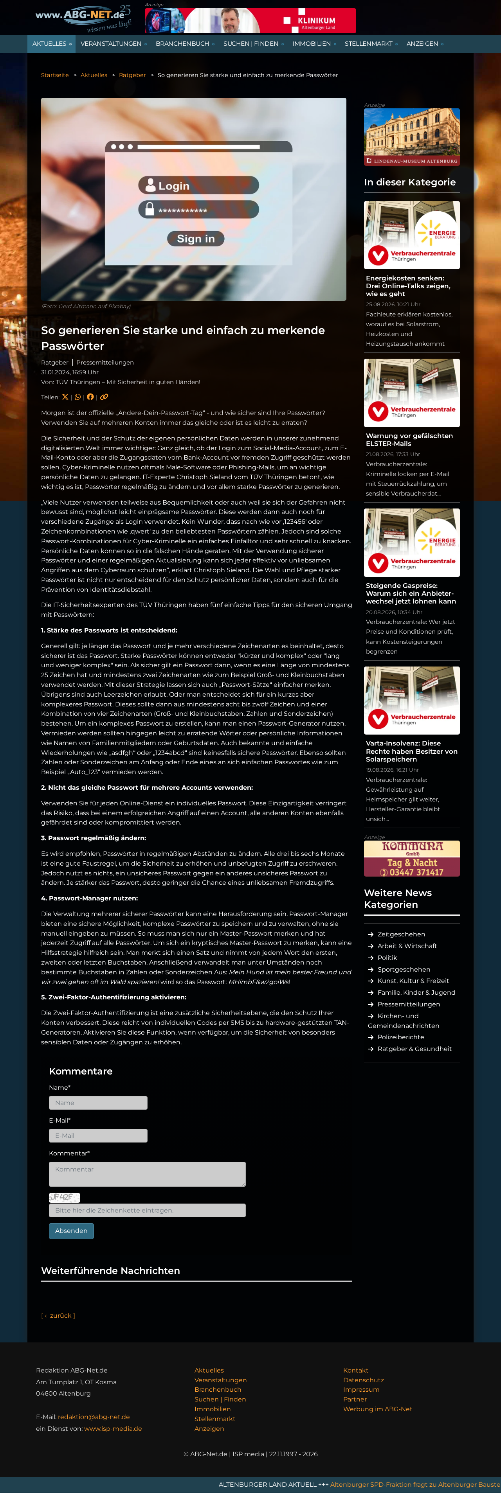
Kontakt (356, 1370)
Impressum (361, 1389)
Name (59, 1087)
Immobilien (213, 1409)
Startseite (55, 75)
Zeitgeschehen (401, 934)
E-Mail (59, 1120)
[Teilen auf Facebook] (90, 397)
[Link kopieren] (104, 397)
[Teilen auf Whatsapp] (77, 397)
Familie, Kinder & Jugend (417, 992)
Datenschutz (363, 1380)
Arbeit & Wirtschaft (407, 946)
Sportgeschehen (404, 969)
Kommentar (69, 1153)
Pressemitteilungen (409, 1004)
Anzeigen (209, 1428)
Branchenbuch (218, 1389)
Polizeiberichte (401, 1037)
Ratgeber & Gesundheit (415, 1049)
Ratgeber (132, 75)
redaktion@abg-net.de (94, 1417)
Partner (355, 1399)
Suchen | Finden (220, 1399)
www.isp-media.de (113, 1428)
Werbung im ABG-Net (378, 1409)
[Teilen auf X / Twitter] (65, 397)
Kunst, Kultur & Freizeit (413, 981)
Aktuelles (94, 75)
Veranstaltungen (221, 1380)
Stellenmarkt (215, 1419)
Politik (387, 957)
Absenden (71, 1230)
